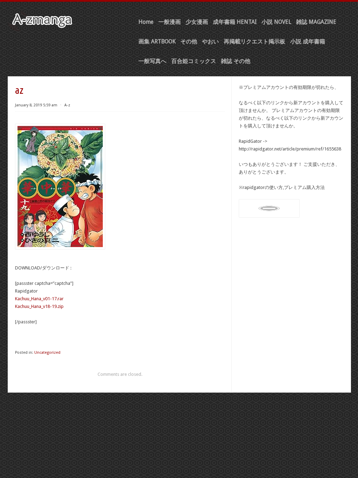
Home (145, 22)
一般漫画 (169, 22)
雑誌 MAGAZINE (316, 22)
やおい (210, 41)
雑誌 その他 (235, 61)
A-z (67, 105)
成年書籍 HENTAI (235, 22)
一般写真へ (152, 61)
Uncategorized (47, 352)
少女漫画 (197, 22)
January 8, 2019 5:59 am (36, 105)
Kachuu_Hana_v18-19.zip (39, 306)
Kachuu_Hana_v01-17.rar (39, 298)
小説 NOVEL (276, 22)
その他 (188, 41)
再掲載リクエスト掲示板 (254, 41)
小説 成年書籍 (307, 41)
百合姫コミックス (193, 61)
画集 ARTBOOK (157, 41)
